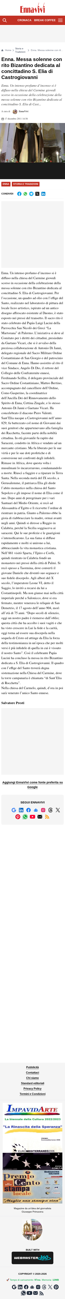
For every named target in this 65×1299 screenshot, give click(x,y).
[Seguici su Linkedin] (21, 810)
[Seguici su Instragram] (43, 810)
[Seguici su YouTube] (32, 816)
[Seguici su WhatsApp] (25, 816)
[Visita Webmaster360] (32, 1258)
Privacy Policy (33, 1088)
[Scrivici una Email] (39, 816)
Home (8, 50)
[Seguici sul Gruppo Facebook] (35, 810)
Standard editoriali (32, 1083)
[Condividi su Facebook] (19, 193)
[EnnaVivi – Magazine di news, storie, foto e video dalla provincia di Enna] (32, 8)
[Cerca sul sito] (4, 20)
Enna (6, 184)
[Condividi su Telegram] (31, 193)
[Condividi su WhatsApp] (25, 193)
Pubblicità (32, 1067)
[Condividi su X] (37, 193)
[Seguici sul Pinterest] (17, 816)
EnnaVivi (23, 111)
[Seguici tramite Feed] (47, 816)
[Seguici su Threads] (50, 810)
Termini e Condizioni (33, 1094)
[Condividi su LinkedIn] (43, 193)
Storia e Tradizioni (20, 50)
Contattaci (32, 1072)
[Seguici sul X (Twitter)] (57, 810)
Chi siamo (32, 1078)
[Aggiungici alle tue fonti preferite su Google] (13, 810)
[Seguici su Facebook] (28, 810)
